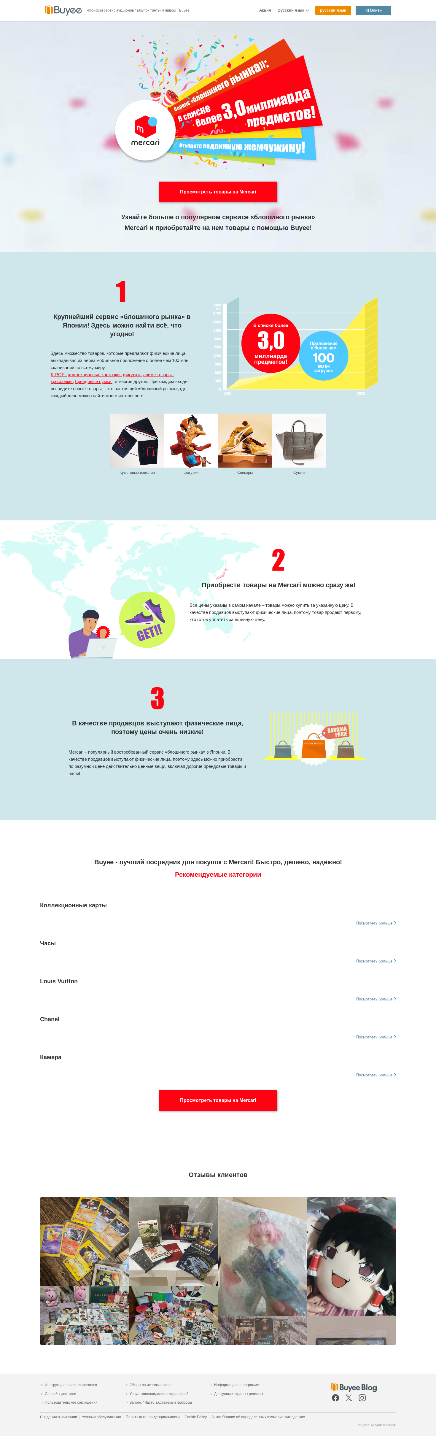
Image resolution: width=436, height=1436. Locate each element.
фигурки (132, 374)
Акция (265, 10)
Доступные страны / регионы (238, 1394)
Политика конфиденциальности (153, 1417)
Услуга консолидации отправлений (159, 1394)
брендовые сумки (93, 381)
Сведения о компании (58, 1417)
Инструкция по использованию (70, 1385)
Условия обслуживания (101, 1417)
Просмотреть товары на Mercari (218, 1100)
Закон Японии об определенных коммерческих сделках (258, 1417)
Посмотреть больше (375, 923)
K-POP (58, 374)
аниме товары (158, 374)
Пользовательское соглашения (71, 1402)
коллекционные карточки (94, 374)
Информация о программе (236, 1385)
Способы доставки (60, 1394)
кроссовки (62, 381)
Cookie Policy (195, 1417)
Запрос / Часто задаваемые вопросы (160, 1402)
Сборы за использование (151, 1385)
